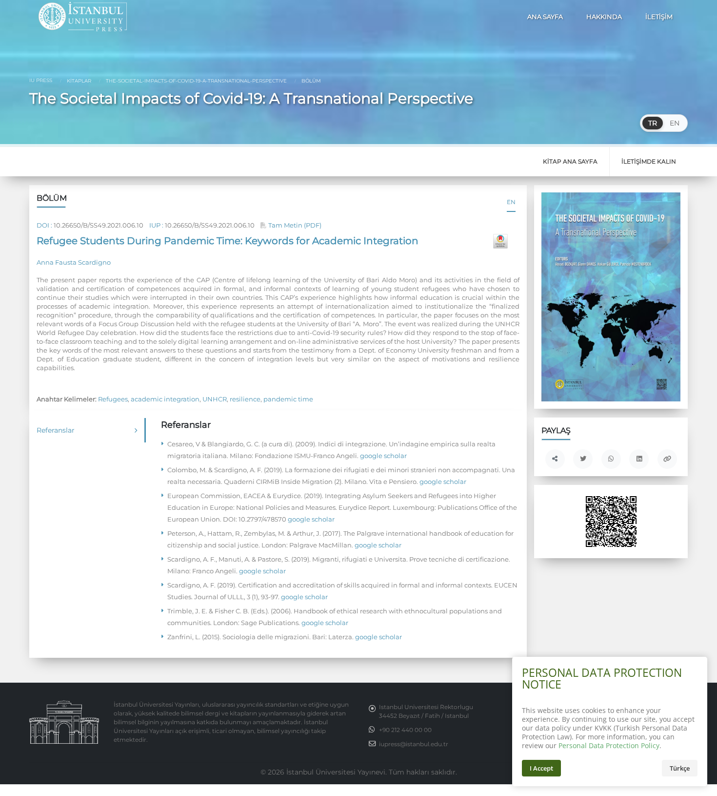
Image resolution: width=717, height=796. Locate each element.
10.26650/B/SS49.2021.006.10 (98, 225)
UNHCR (214, 399)
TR (652, 123)
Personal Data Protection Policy (608, 745)
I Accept (541, 768)
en (511, 202)
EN (674, 123)
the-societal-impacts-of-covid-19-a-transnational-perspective (195, 81)
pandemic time (288, 399)
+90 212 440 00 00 (405, 730)
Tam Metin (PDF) (294, 225)
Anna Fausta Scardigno (74, 262)
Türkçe (680, 768)
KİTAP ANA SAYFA (570, 161)
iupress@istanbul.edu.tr (413, 744)
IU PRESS (40, 80)
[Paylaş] (555, 459)
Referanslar (56, 430)
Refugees (113, 399)
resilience (245, 399)
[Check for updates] (500, 241)
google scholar (382, 456)
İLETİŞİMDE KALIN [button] (648, 161)
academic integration (165, 399)
